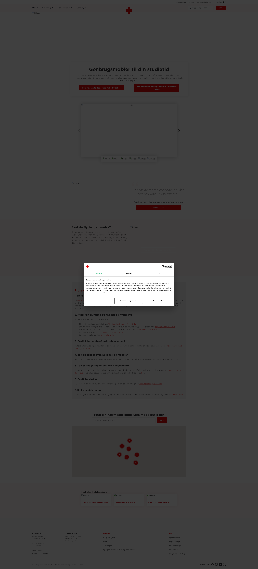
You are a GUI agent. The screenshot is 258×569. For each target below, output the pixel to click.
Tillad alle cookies (158, 301)
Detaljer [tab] (129, 273)
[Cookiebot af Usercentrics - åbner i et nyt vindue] (163, 266)
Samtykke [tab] (98, 273)
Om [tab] (159, 273)
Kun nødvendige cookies (128, 301)
